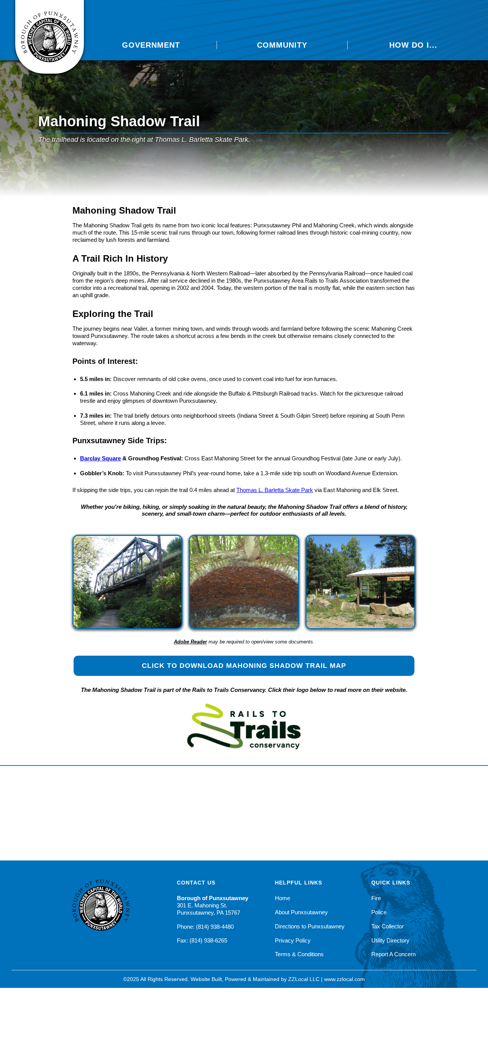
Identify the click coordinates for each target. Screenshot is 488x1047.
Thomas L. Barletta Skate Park (274, 490)
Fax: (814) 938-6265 (202, 940)
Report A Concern (393, 954)
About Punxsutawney (301, 912)
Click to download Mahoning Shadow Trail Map (244, 665)
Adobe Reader (190, 642)
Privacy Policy (293, 940)
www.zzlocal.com (344, 979)
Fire (376, 898)
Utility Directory (390, 940)
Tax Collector (387, 926)
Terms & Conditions (299, 954)
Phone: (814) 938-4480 (205, 926)
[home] (49, 36)
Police (379, 912)
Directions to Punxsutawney (310, 926)
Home (282, 898)
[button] (151, 45)
